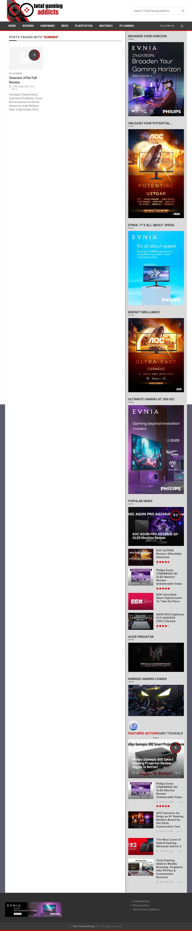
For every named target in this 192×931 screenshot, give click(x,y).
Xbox (64, 25)
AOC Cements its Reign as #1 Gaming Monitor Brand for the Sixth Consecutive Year (169, 819)
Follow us (167, 25)
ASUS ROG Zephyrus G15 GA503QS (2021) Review (170, 618)
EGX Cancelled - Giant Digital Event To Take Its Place (169, 598)
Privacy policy (141, 905)
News (12, 25)
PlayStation (83, 25)
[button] (182, 26)
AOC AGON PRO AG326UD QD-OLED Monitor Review (155, 536)
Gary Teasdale (170, 733)
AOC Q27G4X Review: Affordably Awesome (169, 554)
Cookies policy (141, 901)
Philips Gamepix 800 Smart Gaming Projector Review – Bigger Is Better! (153, 763)
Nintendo (106, 25)
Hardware (47, 25)
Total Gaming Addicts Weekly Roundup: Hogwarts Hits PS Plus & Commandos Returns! (169, 869)
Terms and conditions (146, 909)
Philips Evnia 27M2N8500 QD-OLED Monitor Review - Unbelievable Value (169, 577)
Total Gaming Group (83, 926)
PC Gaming (126, 25)
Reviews (28, 25)
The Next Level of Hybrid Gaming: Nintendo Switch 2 (168, 843)
